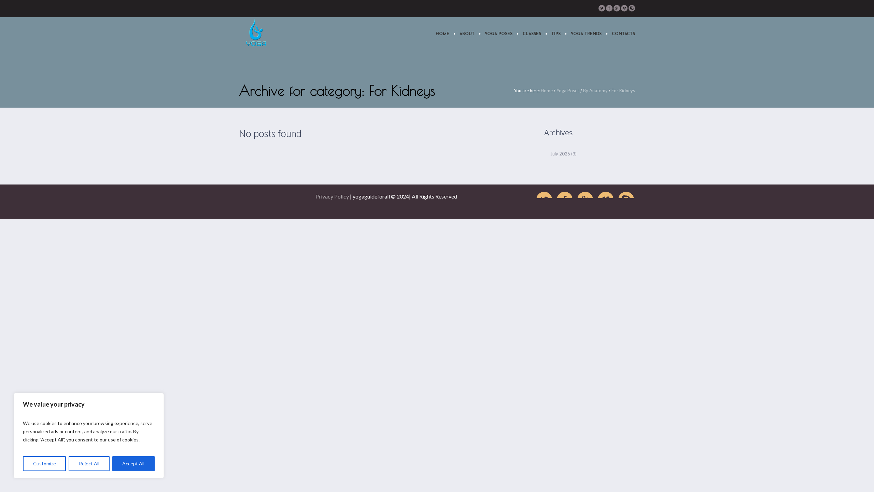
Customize (44, 463)
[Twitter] (601, 8)
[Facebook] (609, 8)
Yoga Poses (567, 90)
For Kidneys (623, 90)
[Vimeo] (624, 8)
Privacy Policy (332, 196)
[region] (89, 435)
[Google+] (616, 8)
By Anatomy (595, 90)
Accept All (133, 463)
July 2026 (560, 153)
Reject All (89, 463)
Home (547, 90)
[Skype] (631, 8)
